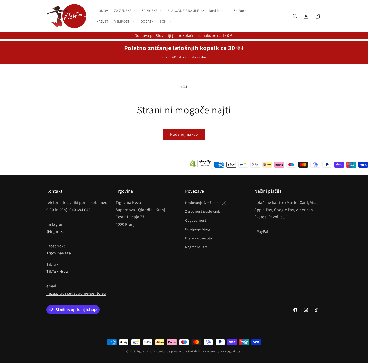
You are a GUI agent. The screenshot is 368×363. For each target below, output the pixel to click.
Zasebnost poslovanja (203, 211)
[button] (124, 10)
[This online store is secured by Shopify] (200, 164)
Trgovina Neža (146, 351)
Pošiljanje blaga (198, 229)
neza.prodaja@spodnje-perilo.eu (76, 293)
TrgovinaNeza (58, 253)
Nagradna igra (196, 246)
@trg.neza (55, 231)
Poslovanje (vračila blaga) (206, 202)
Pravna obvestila (198, 238)
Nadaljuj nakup (184, 134)
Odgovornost (195, 220)
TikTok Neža (57, 271)
